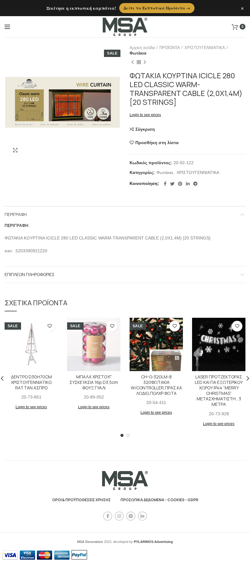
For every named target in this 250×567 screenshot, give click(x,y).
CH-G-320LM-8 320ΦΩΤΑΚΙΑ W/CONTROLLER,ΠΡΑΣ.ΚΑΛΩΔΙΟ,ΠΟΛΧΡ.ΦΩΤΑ (156, 385)
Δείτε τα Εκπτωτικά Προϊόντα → (156, 8)
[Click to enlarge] (15, 150)
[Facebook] (165, 184)
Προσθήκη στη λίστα (157, 142)
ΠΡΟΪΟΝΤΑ (169, 47)
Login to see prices (145, 115)
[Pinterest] (180, 184)
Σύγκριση (145, 129)
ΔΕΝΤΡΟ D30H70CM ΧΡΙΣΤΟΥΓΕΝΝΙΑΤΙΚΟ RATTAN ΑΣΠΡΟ (31, 382)
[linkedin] (187, 184)
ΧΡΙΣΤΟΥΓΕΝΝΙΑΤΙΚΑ (204, 47)
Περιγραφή (16, 214)
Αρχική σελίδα (142, 47)
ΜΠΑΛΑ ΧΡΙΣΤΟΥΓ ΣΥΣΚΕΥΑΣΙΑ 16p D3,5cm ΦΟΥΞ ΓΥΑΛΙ (94, 382)
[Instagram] (119, 516)
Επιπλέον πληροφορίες (30, 274)
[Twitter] (172, 184)
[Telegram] (195, 184)
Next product (145, 62)
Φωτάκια (138, 53)
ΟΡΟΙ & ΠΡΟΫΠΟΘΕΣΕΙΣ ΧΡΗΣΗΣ (81, 499)
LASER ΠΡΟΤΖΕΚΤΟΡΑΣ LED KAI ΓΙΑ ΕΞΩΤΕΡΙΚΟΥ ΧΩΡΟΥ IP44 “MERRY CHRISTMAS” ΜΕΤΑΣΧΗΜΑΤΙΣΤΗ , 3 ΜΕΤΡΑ (219, 390)
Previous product (133, 62)
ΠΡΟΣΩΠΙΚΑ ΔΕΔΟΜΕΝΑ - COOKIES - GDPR (159, 499)
